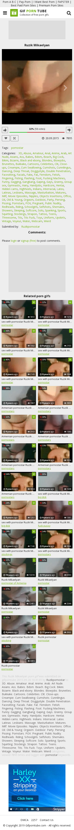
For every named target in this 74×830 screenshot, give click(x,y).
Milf (4, 196)
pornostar (17, 148)
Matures (60, 192)
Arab (64, 153)
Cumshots (49, 167)
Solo (40, 210)
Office (67, 196)
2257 (34, 820)
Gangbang (28, 182)
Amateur (38, 153)
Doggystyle (38, 171)
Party (50, 199)
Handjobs (36, 185)
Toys (39, 217)
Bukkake (21, 164)
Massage (30, 192)
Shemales (58, 207)
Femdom (45, 174)
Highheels (25, 189)
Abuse (27, 153)
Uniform (49, 217)
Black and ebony (30, 160)
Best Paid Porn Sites (23, 5)
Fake (29, 174)
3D (20, 153)
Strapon (32, 214)
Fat (36, 174)
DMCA (24, 820)
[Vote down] (69, 130)
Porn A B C (9, 2)
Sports (61, 210)
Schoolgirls (31, 207)
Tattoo (43, 214)
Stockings (20, 214)
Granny (58, 182)
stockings (7, 554)
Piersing (60, 199)
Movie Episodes (17, 196)
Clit (56, 164)
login (14, 240)
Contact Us (47, 820)
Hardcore (48, 185)
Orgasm (29, 199)
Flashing (29, 178)
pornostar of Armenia (14, 583)
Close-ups (52, 694)
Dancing (7, 171)
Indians (37, 189)
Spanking (50, 210)
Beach (47, 157)
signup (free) (28, 240)
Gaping (40, 182)
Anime (55, 153)
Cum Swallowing (31, 167)
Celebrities (46, 164)
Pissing (6, 203)
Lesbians (17, 192)
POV (28, 203)
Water (26, 221)
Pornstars (18, 203)
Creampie (14, 167)
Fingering (7, 178)
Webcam (36, 221)
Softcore (31, 210)
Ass (22, 157)
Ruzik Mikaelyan (11, 579)
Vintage (6, 221)
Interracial (49, 189)
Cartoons (33, 164)
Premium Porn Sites (51, 5)
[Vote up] (5, 130)
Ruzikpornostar (30, 226)
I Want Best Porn (44, 2)
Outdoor (40, 199)
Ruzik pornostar (47, 637)
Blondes (47, 160)
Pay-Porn (25, 2)
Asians (14, 157)
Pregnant (37, 203)
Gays (49, 182)
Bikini (5, 160)
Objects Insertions (50, 196)
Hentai (60, 185)
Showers (7, 210)
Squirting (7, 214)
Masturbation (45, 192)
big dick (42, 497)
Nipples (33, 196)
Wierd (47, 221)
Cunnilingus (64, 167)
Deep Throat (21, 171)
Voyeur (17, 221)
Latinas (6, 192)
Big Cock (58, 157)
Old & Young (14, 199)
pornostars (8, 411)
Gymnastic (14, 185)
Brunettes (8, 164)
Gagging (16, 182)
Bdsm (38, 157)
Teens (52, 214)
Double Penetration (58, 171)
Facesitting (8, 174)
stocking (6, 640)
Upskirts (60, 217)
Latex (60, 189)
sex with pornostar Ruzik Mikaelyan (19, 321)
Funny (5, 182)
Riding (19, 207)
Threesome (9, 217)
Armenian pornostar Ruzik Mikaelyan (19, 407)
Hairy (25, 185)
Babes (29, 157)
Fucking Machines (54, 178)
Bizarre (14, 160)
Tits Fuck (29, 217)
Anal (47, 153)
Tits (20, 217)
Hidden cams (10, 189)
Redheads (8, 207)
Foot (39, 178)
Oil (3, 199)
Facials (21, 174)
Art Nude (57, 683)
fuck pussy (44, 525)
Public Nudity (53, 203)
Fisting (19, 178)
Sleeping (19, 210)
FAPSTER (63, 2)
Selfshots (45, 207)
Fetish (56, 174)
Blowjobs (59, 160)
